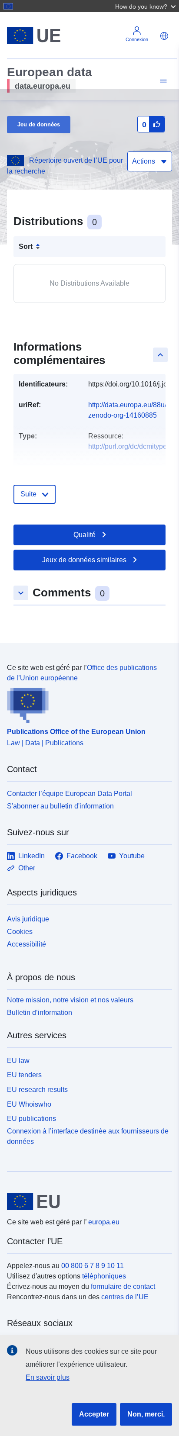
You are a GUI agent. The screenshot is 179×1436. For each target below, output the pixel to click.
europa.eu (103, 1222)
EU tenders (24, 1075)
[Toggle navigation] (162, 81)
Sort (26, 246)
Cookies (20, 931)
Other (26, 868)
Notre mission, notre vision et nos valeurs (70, 1000)
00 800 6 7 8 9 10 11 (92, 1265)
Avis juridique (28, 919)
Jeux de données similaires (84, 559)
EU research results (37, 1089)
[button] (146, 6)
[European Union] (86, 1201)
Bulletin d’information (39, 1012)
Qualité (84, 534)
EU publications (31, 1118)
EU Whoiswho (29, 1104)
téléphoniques (104, 1276)
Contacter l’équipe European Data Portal (69, 793)
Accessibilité (26, 944)
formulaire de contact (123, 1286)
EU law (18, 1060)
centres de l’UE (125, 1297)
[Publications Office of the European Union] (86, 703)
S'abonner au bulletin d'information (60, 806)
